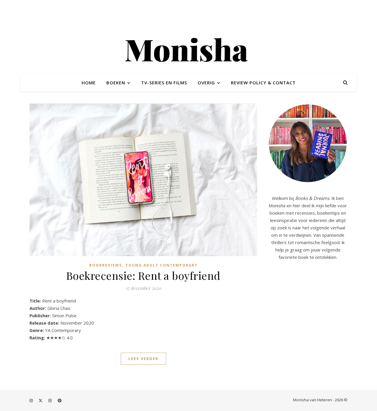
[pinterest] (60, 400)
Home (89, 83)
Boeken (115, 83)
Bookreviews (105, 265)
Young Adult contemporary (161, 265)
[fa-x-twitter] (41, 400)
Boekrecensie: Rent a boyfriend (143, 275)
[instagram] (31, 400)
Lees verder (143, 358)
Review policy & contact (263, 83)
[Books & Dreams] (188, 51)
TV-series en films (164, 83)
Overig (206, 83)
